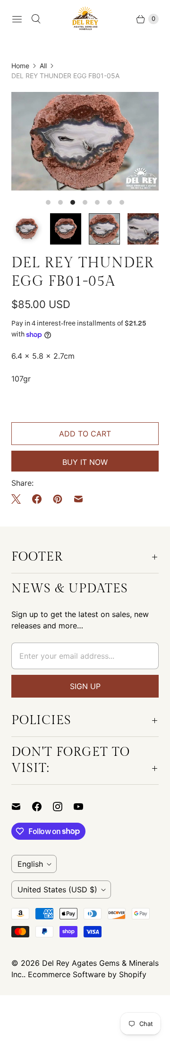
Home (20, 66)
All (43, 66)
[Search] (35, 19)
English (30, 864)
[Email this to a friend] (78, 499)
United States (57, 889)
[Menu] (17, 19)
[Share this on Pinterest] (57, 499)
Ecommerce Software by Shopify (87, 974)
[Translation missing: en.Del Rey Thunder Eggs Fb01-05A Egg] (104, 229)
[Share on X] (18, 499)
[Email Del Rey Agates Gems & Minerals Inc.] (21, 806)
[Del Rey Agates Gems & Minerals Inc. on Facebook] (42, 806)
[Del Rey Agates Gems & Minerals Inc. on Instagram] (63, 806)
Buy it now (85, 462)
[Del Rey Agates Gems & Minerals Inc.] (85, 19)
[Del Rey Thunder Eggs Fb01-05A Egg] (85, 141)
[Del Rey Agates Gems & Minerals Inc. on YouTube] (84, 806)
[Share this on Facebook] (36, 499)
